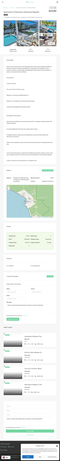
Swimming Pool (36, 265)
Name (8, 288)
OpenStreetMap (45, 217)
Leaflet (38, 217)
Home (6, 7)
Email (8, 295)
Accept (28, 456)
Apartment (12, 7)
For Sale (5, 14)
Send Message (30, 431)
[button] (57, 445)
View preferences (52, 456)
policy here (16, 457)
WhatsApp (31, 434)
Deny (40, 456)
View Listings (50, 276)
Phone (33, 288)
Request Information (13, 319)
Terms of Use (25, 315)
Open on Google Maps (48, 170)
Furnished (10, 265)
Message (9, 302)
